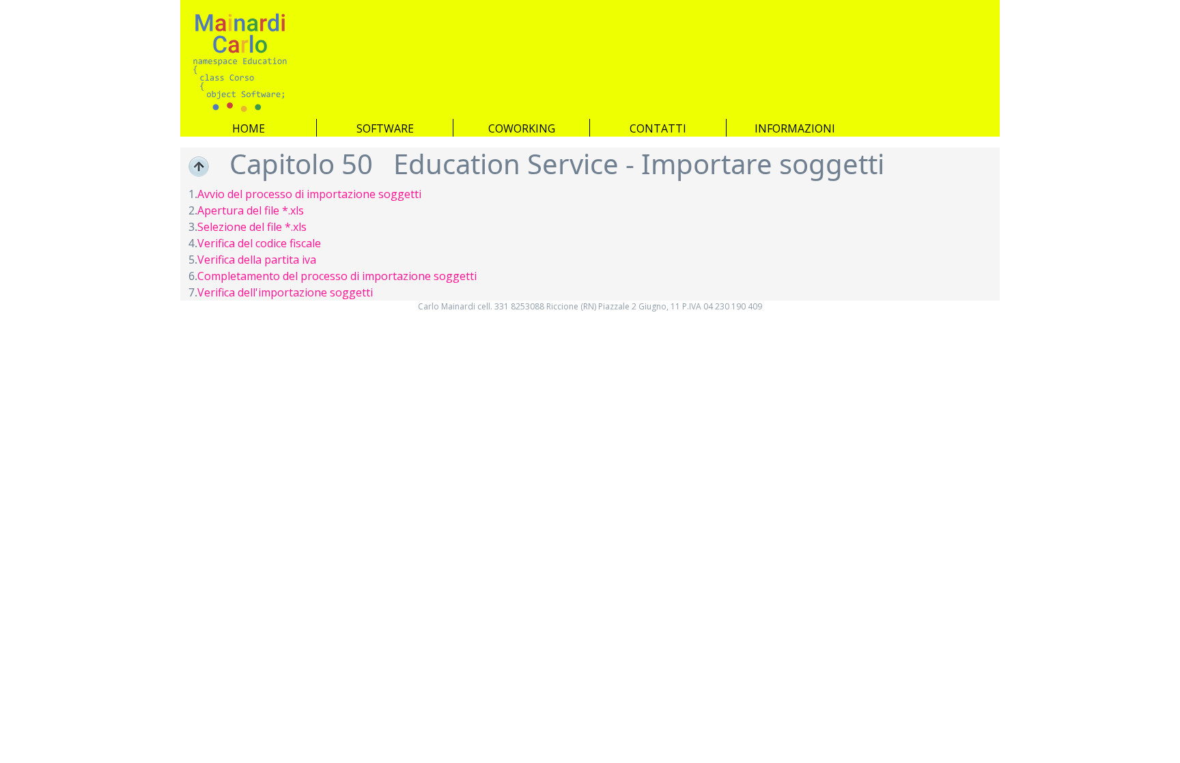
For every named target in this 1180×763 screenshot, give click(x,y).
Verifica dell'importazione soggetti (285, 292)
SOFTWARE (385, 128)
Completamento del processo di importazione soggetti (337, 275)
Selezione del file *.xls (252, 226)
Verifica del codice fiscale (259, 243)
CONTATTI (658, 128)
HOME (248, 128)
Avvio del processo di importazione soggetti (309, 194)
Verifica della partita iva (256, 259)
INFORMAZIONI (795, 128)
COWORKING (521, 128)
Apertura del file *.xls (250, 210)
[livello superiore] (198, 166)
